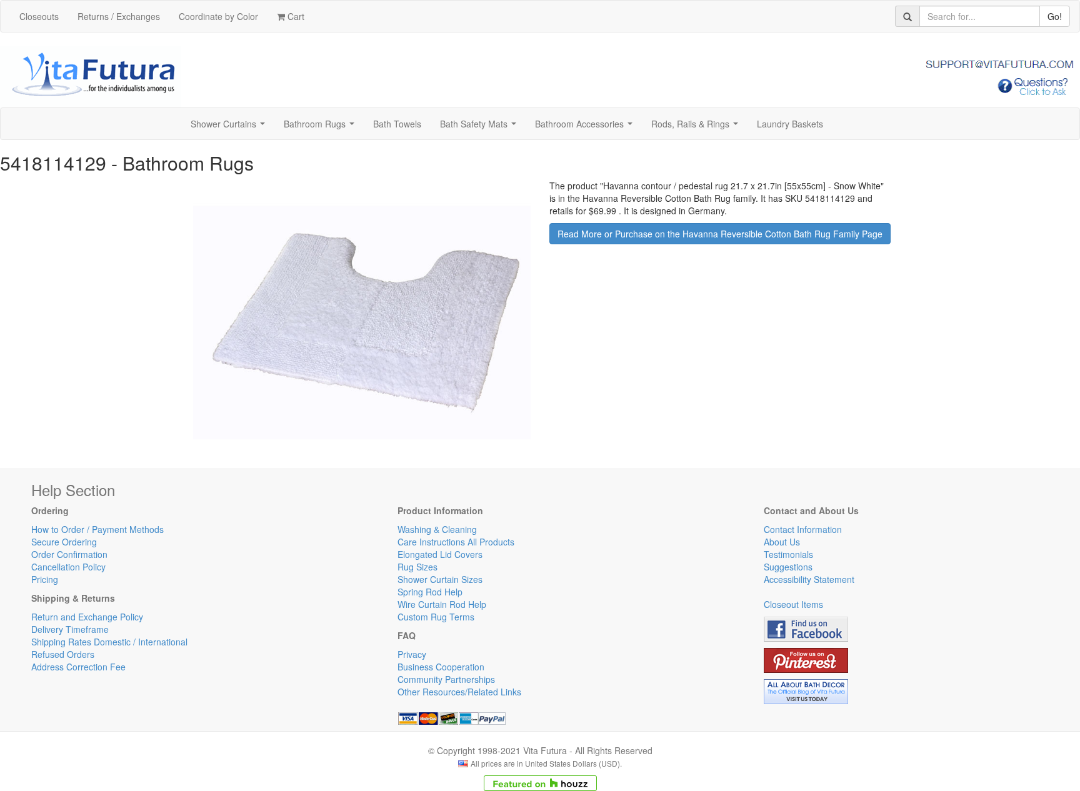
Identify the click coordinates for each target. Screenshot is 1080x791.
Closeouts (39, 16)
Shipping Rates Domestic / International (109, 641)
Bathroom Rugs (321, 127)
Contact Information (803, 529)
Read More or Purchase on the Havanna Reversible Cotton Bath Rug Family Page (720, 233)
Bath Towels (397, 123)
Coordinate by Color (218, 16)
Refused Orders (62, 654)
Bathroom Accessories (586, 127)
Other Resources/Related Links (459, 691)
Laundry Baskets (790, 123)
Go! (1055, 16)
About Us (782, 541)
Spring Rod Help (430, 591)
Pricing (44, 579)
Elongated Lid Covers (440, 554)
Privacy (412, 654)
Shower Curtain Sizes (440, 579)
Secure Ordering (64, 541)
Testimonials (788, 554)
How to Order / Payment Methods (97, 529)
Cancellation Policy (68, 566)
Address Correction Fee (78, 666)
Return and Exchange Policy (87, 616)
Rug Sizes (418, 566)
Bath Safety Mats (480, 127)
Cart (294, 16)
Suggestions (788, 566)
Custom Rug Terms (436, 616)
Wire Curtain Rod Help (442, 604)
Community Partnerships (446, 679)
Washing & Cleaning (437, 529)
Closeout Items (793, 604)
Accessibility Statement (809, 579)
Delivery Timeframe (70, 629)
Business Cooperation (441, 666)
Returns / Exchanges (119, 16)
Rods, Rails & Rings (697, 127)
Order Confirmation (69, 554)
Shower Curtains (230, 127)
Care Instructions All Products (456, 541)
